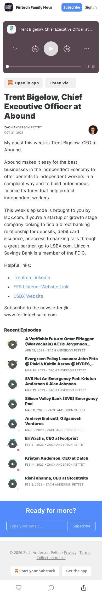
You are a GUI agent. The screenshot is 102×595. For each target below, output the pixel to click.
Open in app (27, 82)
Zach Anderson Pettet (23, 127)
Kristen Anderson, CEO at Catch (56, 458)
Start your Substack (37, 570)
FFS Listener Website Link (41, 286)
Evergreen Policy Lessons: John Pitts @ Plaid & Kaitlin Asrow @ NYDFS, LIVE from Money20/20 (61, 361)
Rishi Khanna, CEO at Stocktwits (56, 478)
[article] (51, 344)
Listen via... (60, 82)
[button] (15, 49)
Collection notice (51, 557)
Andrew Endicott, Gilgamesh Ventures (53, 421)
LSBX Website (28, 296)
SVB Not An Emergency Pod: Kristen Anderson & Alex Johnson (60, 381)
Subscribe (72, 7)
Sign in (91, 7)
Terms (85, 552)
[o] (12, 344)
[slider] (44, 66)
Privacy (70, 552)
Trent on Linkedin (32, 277)
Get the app (76, 570)
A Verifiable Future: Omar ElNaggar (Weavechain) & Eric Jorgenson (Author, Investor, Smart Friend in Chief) (59, 341)
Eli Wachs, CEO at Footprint (51, 438)
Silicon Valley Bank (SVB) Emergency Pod (61, 401)
